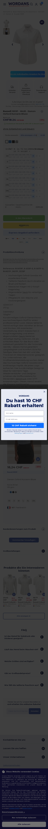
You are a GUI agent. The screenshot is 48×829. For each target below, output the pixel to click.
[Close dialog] (44, 391)
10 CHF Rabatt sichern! (24, 425)
